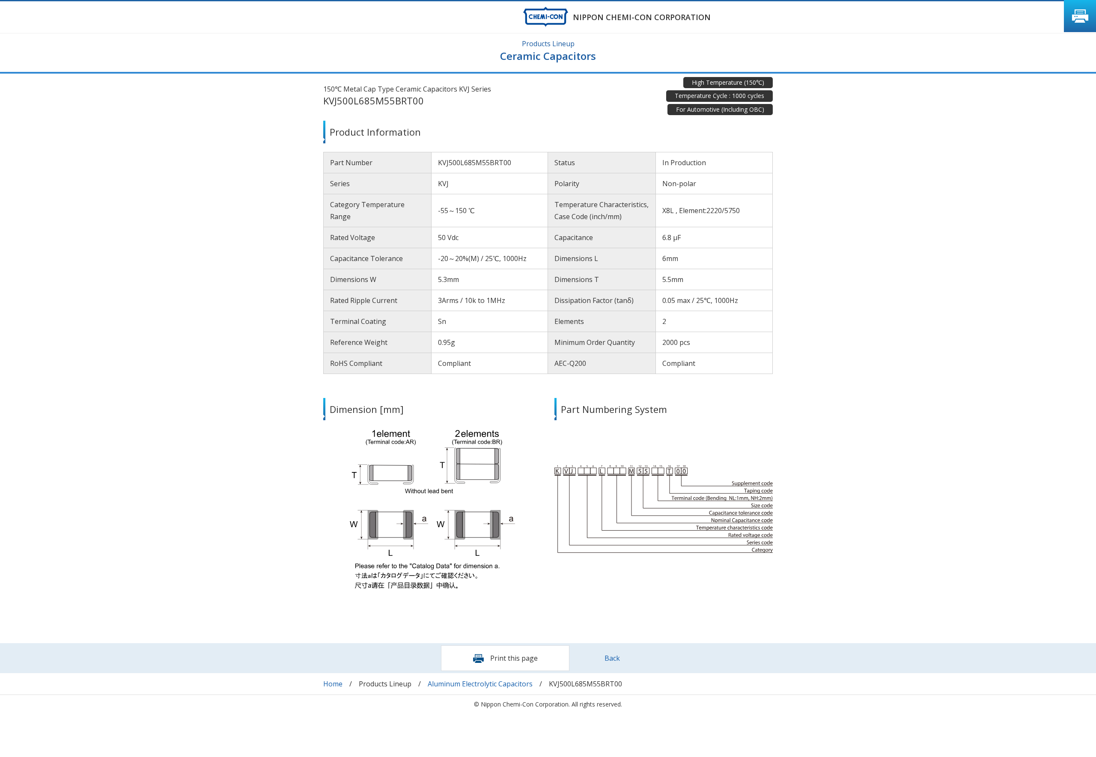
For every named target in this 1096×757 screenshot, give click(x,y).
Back (612, 658)
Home (332, 684)
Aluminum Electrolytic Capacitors (480, 684)
